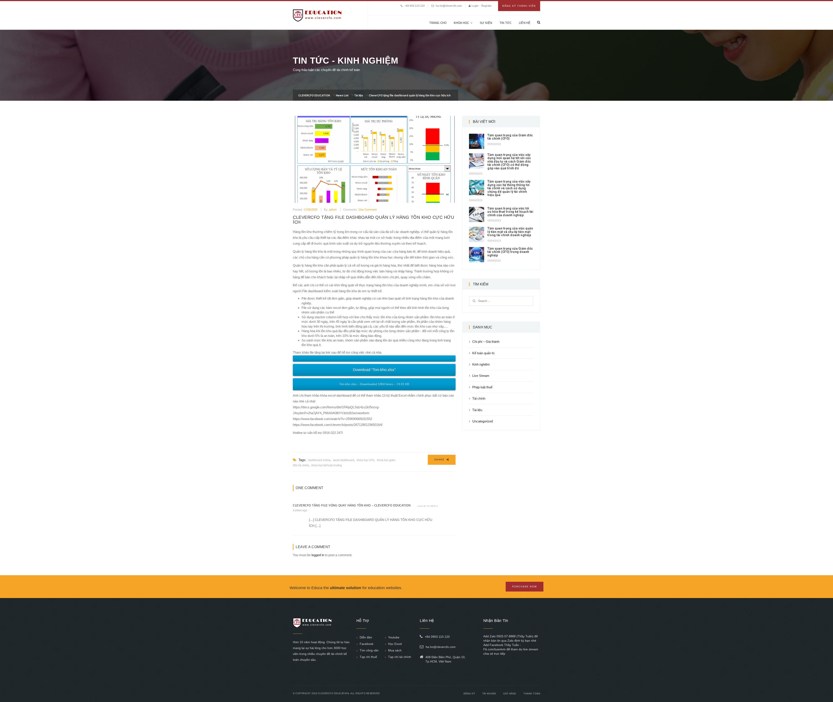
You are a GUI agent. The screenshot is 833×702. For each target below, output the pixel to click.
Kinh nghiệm (481, 364)
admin (333, 209)
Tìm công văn (369, 650)
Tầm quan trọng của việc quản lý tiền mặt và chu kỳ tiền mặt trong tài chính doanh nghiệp (510, 232)
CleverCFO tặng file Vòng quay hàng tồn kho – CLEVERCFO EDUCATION (351, 505)
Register (486, 5)
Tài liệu (477, 410)
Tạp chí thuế (368, 657)
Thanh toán (531, 693)
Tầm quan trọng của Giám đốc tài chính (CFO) (510, 136)
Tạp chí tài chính (399, 657)
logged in (318, 555)
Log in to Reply (428, 506)
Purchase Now (524, 586)
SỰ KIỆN (486, 23)
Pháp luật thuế (482, 387)
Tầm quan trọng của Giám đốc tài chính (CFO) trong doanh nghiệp (510, 252)
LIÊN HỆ (524, 23)
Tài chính (478, 398)
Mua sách (395, 650)
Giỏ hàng (509, 693)
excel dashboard (343, 460)
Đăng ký (469, 693)
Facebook (366, 644)
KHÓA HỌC (461, 23)
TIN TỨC (506, 23)
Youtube (393, 637)
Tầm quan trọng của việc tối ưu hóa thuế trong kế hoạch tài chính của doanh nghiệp (510, 212)
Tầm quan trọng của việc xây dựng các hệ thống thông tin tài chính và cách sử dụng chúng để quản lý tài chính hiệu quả (509, 188)
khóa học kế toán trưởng (327, 465)
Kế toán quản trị (483, 353)
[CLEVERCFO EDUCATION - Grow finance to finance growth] (317, 15)
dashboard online (319, 460)
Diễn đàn (366, 637)
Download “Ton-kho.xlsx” (374, 369)
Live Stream (480, 375)
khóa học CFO (365, 460)
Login (475, 5)
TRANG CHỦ (437, 23)
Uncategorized (482, 421)
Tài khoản (489, 693)
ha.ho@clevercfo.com (449, 5)
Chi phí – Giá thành (485, 341)
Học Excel (395, 644)
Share (440, 459)
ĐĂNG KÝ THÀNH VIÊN (519, 6)
